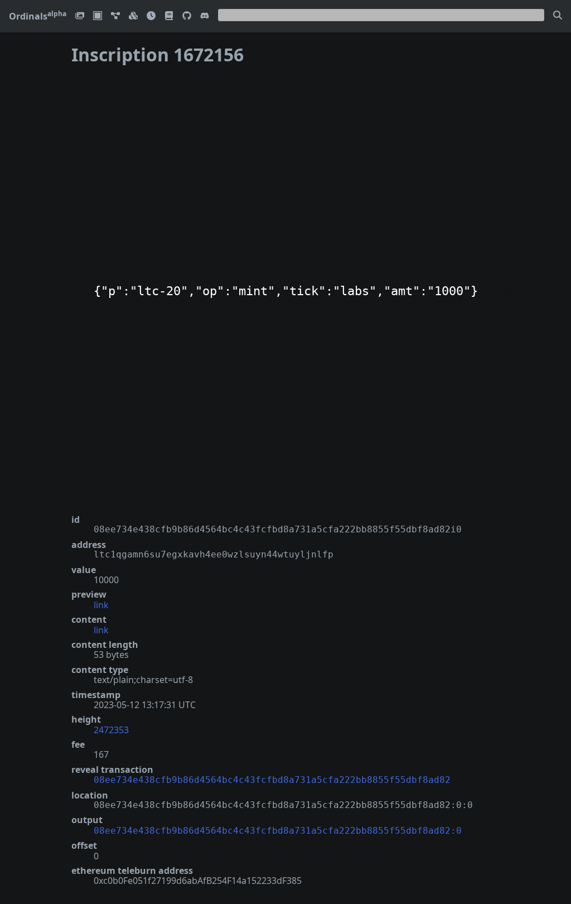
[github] (186, 16)
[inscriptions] (79, 16)
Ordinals (37, 16)
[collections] (115, 16)
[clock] (151, 16)
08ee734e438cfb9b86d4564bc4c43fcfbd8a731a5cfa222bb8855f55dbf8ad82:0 (278, 830)
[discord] (204, 16)
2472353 (111, 730)
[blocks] (133, 16)
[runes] (97, 16)
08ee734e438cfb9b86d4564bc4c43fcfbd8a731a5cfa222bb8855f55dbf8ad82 (272, 780)
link (101, 605)
